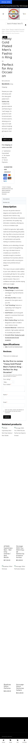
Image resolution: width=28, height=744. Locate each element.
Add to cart (7, 140)
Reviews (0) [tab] (6, 202)
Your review (7, 384)
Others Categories (6, 190)
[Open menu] (3, 14)
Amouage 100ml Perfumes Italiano (20, 687)
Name (5, 394)
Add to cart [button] (8, 564)
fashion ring (5, 101)
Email (5, 402)
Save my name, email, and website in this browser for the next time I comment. (14, 411)
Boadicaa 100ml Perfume (7, 686)
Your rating (7, 379)
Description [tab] (6, 199)
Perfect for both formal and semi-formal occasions (14, 337)
